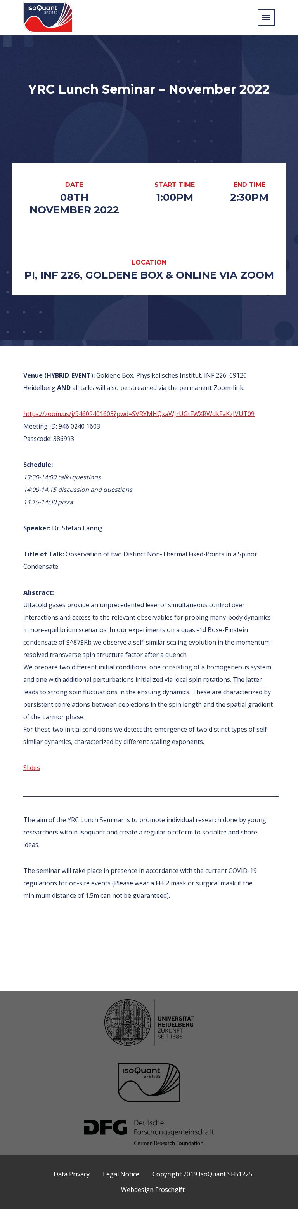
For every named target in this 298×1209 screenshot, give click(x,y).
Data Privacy (72, 1174)
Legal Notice (121, 1174)
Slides (31, 767)
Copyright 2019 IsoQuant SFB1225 (202, 1174)
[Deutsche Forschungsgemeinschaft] (149, 1133)
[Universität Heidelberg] (149, 1023)
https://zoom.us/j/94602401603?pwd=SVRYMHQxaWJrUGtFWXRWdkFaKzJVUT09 (139, 413)
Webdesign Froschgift (153, 1189)
